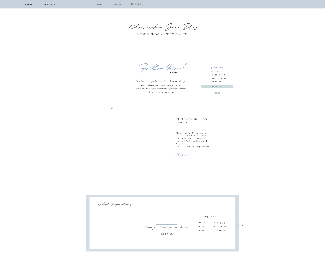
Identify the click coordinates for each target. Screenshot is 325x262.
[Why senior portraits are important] (140, 137)
